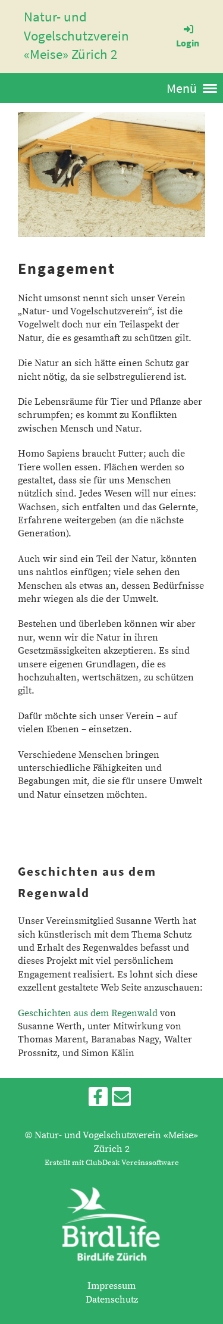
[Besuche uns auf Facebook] (98, 1101)
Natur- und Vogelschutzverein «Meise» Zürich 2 (76, 35)
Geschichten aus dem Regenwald (88, 1013)
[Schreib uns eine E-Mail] (121, 1101)
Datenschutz (112, 1300)
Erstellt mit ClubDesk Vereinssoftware (112, 1162)
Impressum (111, 1286)
